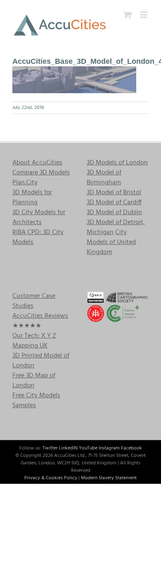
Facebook (131, 448)
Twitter (50, 448)
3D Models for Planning (32, 197)
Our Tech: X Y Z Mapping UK (34, 341)
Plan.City (25, 182)
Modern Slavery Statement (109, 478)
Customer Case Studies (33, 301)
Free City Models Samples (36, 400)
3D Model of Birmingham (104, 177)
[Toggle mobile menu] (144, 14)
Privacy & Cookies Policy (50, 478)
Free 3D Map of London (33, 380)
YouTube (88, 448)
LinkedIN (68, 448)
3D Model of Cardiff (114, 202)
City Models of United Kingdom (111, 242)
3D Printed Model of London (40, 360)
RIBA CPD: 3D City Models (38, 237)
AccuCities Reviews (40, 316)
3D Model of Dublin (114, 212)
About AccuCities (37, 162)
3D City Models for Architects (38, 217)
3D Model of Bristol (114, 192)
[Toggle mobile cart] (127, 14)
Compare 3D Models (41, 172)
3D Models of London (117, 162)
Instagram (109, 448)
